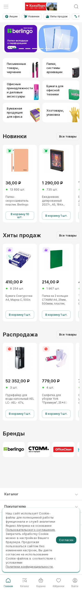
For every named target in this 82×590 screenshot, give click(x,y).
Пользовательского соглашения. (30, 530)
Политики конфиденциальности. (29, 566)
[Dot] (14, 48)
